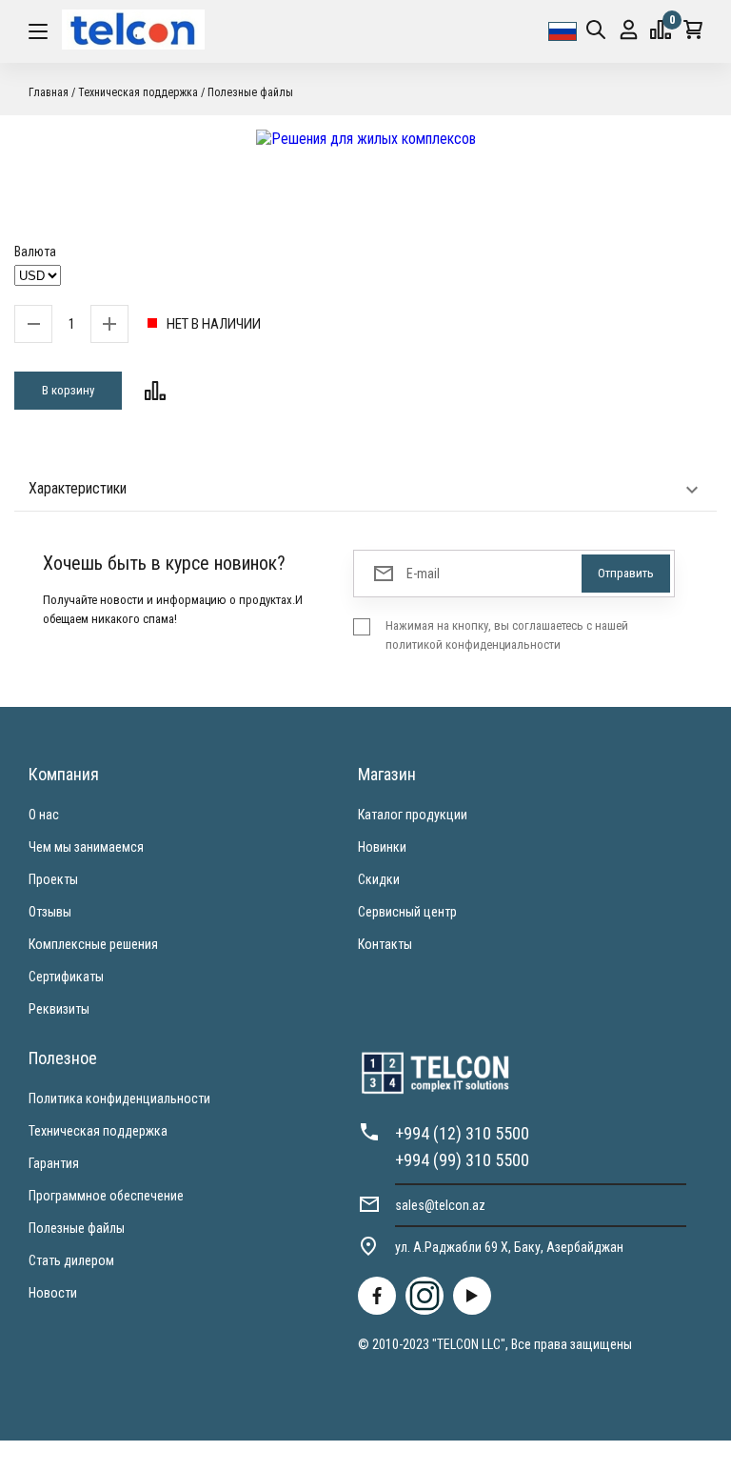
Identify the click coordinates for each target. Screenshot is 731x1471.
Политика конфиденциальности (119, 1098)
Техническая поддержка (98, 1131)
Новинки (382, 847)
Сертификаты (66, 976)
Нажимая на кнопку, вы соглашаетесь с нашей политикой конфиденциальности (506, 635)
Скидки (379, 879)
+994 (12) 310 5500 (462, 1133)
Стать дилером (71, 1260)
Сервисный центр (407, 911)
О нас (44, 814)
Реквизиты (59, 1009)
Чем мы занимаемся (86, 847)
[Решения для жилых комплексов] (365, 139)
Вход (629, 31)
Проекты (53, 879)
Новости (53, 1292)
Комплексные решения (93, 944)
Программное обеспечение (106, 1195)
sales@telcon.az (440, 1205)
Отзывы (50, 911)
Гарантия (54, 1163)
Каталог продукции (412, 814)
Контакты (385, 944)
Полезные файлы (77, 1228)
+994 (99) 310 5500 (462, 1160)
